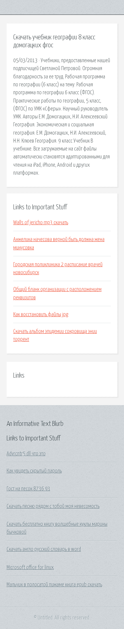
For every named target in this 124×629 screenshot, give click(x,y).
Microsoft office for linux (30, 567)
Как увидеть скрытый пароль (34, 471)
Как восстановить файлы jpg (40, 314)
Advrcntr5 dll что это (26, 453)
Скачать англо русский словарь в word (44, 549)
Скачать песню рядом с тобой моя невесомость (53, 506)
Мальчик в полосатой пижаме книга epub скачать (54, 584)
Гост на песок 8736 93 (28, 488)
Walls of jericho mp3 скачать (40, 222)
